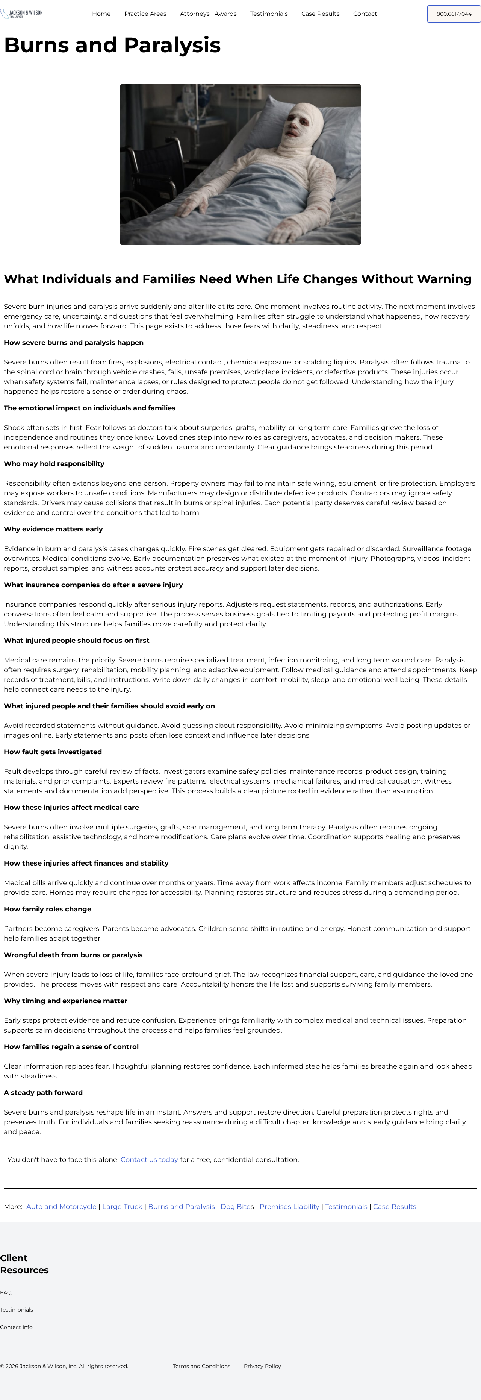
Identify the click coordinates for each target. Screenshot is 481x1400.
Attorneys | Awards (208, 13)
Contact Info (16, 1327)
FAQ (6, 1292)
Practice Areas (145, 13)
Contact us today (149, 1160)
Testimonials (269, 13)
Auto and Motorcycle (61, 1207)
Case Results (320, 13)
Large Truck (122, 1207)
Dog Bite (236, 1207)
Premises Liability (289, 1207)
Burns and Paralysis (181, 1207)
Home (101, 13)
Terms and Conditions (201, 1366)
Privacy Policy (262, 1366)
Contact (365, 13)
